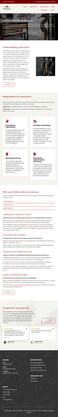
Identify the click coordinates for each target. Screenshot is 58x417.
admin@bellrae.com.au (9, 369)
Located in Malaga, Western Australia (45, 2)
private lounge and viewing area (23, 285)
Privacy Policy (37, 411)
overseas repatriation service (36, 226)
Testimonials (6, 394)
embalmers (13, 257)
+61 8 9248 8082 (7, 364)
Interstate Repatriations (37, 362)
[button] (12, 33)
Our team (5, 262)
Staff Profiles (6, 392)
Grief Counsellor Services (10, 389)
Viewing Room (34, 381)
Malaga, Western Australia (10, 373)
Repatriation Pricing (35, 368)
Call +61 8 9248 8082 (8, 2)
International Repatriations (37, 365)
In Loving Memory (8, 399)
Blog (4, 397)
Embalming (33, 378)
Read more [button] (7, 337)
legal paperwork (49, 245)
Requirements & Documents (38, 370)
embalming (30, 109)
